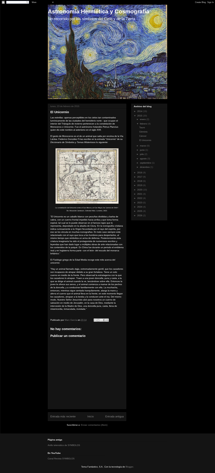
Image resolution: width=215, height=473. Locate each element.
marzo (143, 145)
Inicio (90, 416)
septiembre (146, 163)
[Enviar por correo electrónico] (95, 320)
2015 (140, 115)
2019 (140, 185)
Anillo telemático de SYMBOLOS (64, 445)
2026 (140, 215)
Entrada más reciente (63, 416)
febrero (144, 123)
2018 (140, 181)
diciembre (145, 167)
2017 (140, 177)
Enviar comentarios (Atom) (94, 425)
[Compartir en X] (101, 320)
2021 (140, 194)
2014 (140, 111)
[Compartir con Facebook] (104, 320)
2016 (140, 172)
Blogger (129, 466)
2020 (140, 189)
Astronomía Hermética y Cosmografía (98, 11)
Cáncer (143, 136)
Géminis (143, 131)
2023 (140, 202)
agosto (143, 158)
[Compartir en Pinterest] (107, 320)
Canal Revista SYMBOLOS (61, 458)
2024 (140, 207)
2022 (140, 198)
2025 (140, 211)
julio (142, 154)
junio (142, 150)
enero (143, 119)
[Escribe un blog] (98, 320)
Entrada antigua (114, 416)
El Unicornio (145, 140)
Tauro (142, 127)
